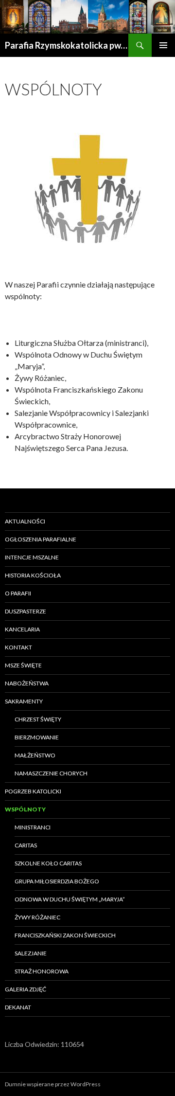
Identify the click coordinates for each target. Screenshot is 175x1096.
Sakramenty (24, 701)
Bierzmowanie (37, 737)
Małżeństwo (35, 755)
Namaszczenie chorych (51, 773)
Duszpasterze (25, 611)
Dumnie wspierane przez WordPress (53, 1084)
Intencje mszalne (32, 557)
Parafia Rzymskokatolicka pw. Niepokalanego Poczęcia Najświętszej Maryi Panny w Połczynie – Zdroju (66, 45)
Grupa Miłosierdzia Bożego (57, 881)
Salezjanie (31, 953)
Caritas (26, 845)
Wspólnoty (25, 809)
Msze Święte (23, 665)
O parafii (18, 593)
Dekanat (18, 1007)
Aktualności (25, 521)
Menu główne (163, 45)
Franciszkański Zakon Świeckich (65, 935)
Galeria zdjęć (25, 989)
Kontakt (18, 647)
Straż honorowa (42, 971)
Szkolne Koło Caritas (48, 863)
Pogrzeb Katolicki (33, 791)
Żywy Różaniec (37, 917)
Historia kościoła (33, 575)
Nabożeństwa (27, 683)
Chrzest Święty (38, 719)
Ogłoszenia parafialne (40, 539)
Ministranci (33, 827)
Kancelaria (22, 629)
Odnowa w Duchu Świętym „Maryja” (70, 899)
